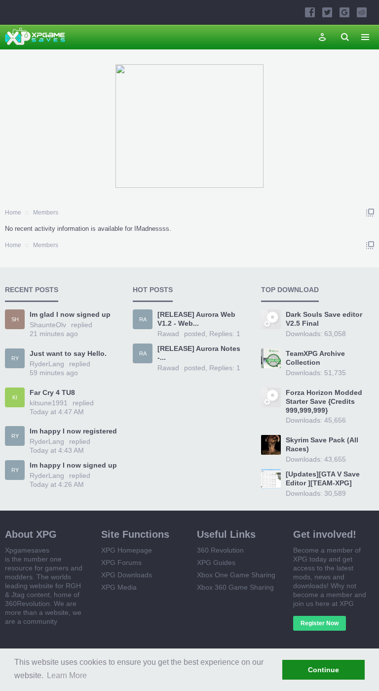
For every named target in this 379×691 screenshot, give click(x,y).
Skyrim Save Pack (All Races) (322, 444)
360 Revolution (220, 550)
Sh (15, 319)
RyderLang (47, 364)
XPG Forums (121, 562)
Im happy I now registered (73, 431)
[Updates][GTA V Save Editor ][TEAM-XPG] (323, 478)
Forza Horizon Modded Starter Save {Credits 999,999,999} (324, 401)
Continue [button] (323, 670)
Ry (15, 358)
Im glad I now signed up (70, 314)
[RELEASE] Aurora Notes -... (198, 353)
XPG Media (119, 587)
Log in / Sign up (322, 37)
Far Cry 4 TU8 (52, 392)
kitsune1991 (49, 403)
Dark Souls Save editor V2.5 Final (324, 318)
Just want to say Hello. (68, 353)
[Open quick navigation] (370, 212)
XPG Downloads (126, 575)
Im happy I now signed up (73, 465)
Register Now (320, 623)
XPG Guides (216, 562)
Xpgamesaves (27, 550)
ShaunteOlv (48, 325)
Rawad (168, 334)
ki (14, 397)
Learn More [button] (67, 675)
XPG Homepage (126, 550)
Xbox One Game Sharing (236, 575)
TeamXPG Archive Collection (315, 357)
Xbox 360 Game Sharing (235, 587)
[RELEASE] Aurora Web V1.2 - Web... (196, 318)
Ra (143, 319)
